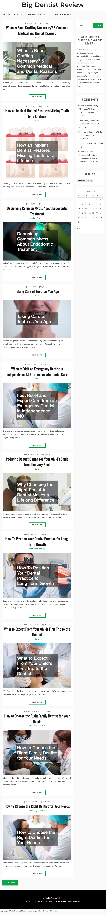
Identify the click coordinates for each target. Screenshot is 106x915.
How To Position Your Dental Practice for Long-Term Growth (37, 541)
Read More (37, 97)
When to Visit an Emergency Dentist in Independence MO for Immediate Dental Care (37, 371)
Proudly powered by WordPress (39, 901)
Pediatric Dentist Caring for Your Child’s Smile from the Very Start (37, 461)
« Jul (79, 228)
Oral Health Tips (62, 15)
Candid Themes (73, 901)
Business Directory (37, 549)
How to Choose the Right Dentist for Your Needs (37, 806)
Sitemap (53, 911)
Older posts (11, 883)
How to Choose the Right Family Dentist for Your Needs (37, 718)
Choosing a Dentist (12, 15)
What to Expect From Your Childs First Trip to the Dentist (37, 631)
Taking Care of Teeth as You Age (37, 291)
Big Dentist (45, 23)
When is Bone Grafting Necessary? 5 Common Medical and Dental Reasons (37, 30)
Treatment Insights (38, 15)
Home (37, 38)
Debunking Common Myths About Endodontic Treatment (37, 210)
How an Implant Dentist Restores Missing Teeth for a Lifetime (37, 113)
